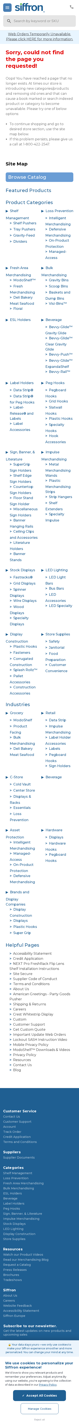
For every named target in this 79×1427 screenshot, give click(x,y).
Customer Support (29, 1024)
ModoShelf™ (24, 280)
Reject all (39, 1419)
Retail (50, 713)
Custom (19, 1019)
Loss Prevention (59, 211)
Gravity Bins (59, 280)
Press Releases (15, 1270)
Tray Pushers (24, 229)
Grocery (16, 713)
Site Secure (22, 974)
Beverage (54, 320)
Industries (18, 704)
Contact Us (22, 1065)
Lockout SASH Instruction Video (40, 1040)
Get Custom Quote (29, 1030)
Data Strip (57, 720)
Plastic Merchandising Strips (58, 486)
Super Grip (22, 933)
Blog (17, 1070)
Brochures (11, 1275)
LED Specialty (60, 606)
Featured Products (28, 190)
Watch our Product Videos (23, 1254)
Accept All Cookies (41, 1395)
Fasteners (21, 653)
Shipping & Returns (29, 1004)
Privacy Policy (24, 1055)
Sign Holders (60, 766)
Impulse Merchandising (21, 1219)
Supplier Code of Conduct (35, 979)
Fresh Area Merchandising (23, 1183)
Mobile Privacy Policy (30, 1045)
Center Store (24, 790)
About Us (21, 989)
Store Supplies (58, 634)
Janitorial (56, 648)
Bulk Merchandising (18, 1188)
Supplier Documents (19, 1157)
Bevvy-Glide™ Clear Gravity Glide (58, 343)
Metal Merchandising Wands (58, 470)
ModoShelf (22, 720)
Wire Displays (25, 601)
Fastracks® (23, 577)
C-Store (16, 777)
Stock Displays (22, 570)
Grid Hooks (58, 401)
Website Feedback (17, 1306)
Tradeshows (12, 1280)
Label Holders (22, 383)
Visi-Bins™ (58, 304)
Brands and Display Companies (17, 898)
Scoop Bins (58, 286)
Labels (54, 749)
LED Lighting (57, 570)
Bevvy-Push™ (60, 354)
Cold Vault (22, 784)
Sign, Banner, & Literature (22, 1214)
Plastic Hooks (61, 419)
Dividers (20, 242)
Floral (18, 309)
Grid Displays (24, 583)
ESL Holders (20, 320)
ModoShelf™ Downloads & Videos (41, 1050)
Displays (56, 837)
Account (9, 1127)
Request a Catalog (17, 1265)
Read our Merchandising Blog (25, 1260)
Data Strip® (23, 390)
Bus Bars (56, 588)
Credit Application (28, 959)
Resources (22, 1060)
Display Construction (19, 1234)
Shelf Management (17, 1173)
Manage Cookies (39, 1408)
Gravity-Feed (24, 235)
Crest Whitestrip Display (33, 1014)
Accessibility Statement (32, 954)
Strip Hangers (60, 497)
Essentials (22, 808)
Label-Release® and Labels (21, 413)
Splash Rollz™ (25, 670)
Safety (54, 641)
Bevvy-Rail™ (59, 372)
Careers (19, 1009)
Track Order (12, 1132)
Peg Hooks (55, 383)
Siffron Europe (14, 1316)
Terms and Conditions (31, 984)
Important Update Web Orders (39, 1035)
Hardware (54, 830)
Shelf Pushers (24, 223)
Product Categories (29, 202)
